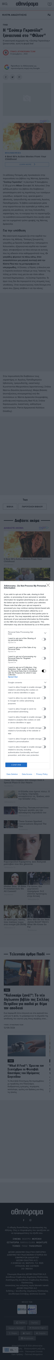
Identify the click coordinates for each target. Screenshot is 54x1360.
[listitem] (27, 633)
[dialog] (27, 680)
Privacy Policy (42, 774)
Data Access (27, 774)
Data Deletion (12, 774)
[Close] (48, 586)
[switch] (44, 639)
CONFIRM (16, 765)
